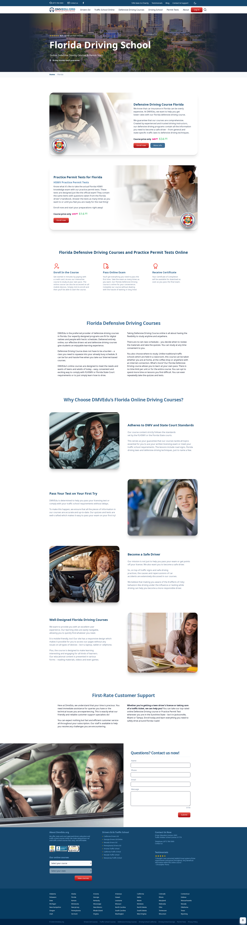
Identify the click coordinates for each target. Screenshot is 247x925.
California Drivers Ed (111, 836)
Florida (73, 897)
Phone (134, 770)
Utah (51, 914)
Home (52, 74)
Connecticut (185, 894)
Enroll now (141, 145)
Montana (140, 904)
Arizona (96, 894)
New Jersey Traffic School (113, 858)
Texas (183, 910)
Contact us (159, 843)
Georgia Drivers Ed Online (113, 839)
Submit (184, 815)
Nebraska (162, 904)
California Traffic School (112, 852)
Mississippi (97, 904)
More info (157, 145)
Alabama (52, 894)
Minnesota (75, 904)
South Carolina (120, 910)
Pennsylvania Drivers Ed (112, 846)
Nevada (183, 904)
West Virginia (141, 914)
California (140, 894)
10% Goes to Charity (140, 3)
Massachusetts (186, 900)
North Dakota (142, 907)
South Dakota (142, 910)
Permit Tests (181, 922)
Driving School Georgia (166, 922)
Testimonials (157, 3)
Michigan (52, 904)
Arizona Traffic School (111, 849)
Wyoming (184, 914)
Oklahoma (184, 907)
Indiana (183, 897)
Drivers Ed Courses (91, 922)
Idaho (139, 897)
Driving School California (147, 922)
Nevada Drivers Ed (110, 843)
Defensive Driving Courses (127, 922)
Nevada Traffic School (111, 855)
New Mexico (97, 907)
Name (133, 760)
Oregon (52, 910)
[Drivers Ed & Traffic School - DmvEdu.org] (62, 9)
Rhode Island (98, 910)
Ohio (160, 907)
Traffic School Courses (108, 922)
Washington (119, 914)
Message (135, 789)
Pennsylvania (76, 910)
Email (133, 779)
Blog (167, 3)
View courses (83, 878)
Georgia (96, 897)
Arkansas (118, 894)
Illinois (161, 897)
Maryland (162, 900)
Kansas (73, 900)
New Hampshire (55, 907)
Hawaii (117, 897)
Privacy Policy (193, 922)
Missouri (118, 904)
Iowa (51, 900)
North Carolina (120, 907)
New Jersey (75, 907)
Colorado (162, 894)
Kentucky (96, 900)
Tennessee (163, 910)
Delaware (52, 897)
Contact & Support (180, 3)
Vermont (74, 914)
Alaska (73, 894)
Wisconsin (162, 914)
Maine (139, 900)
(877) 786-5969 (168, 841)
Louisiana (118, 900)
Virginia (96, 914)
